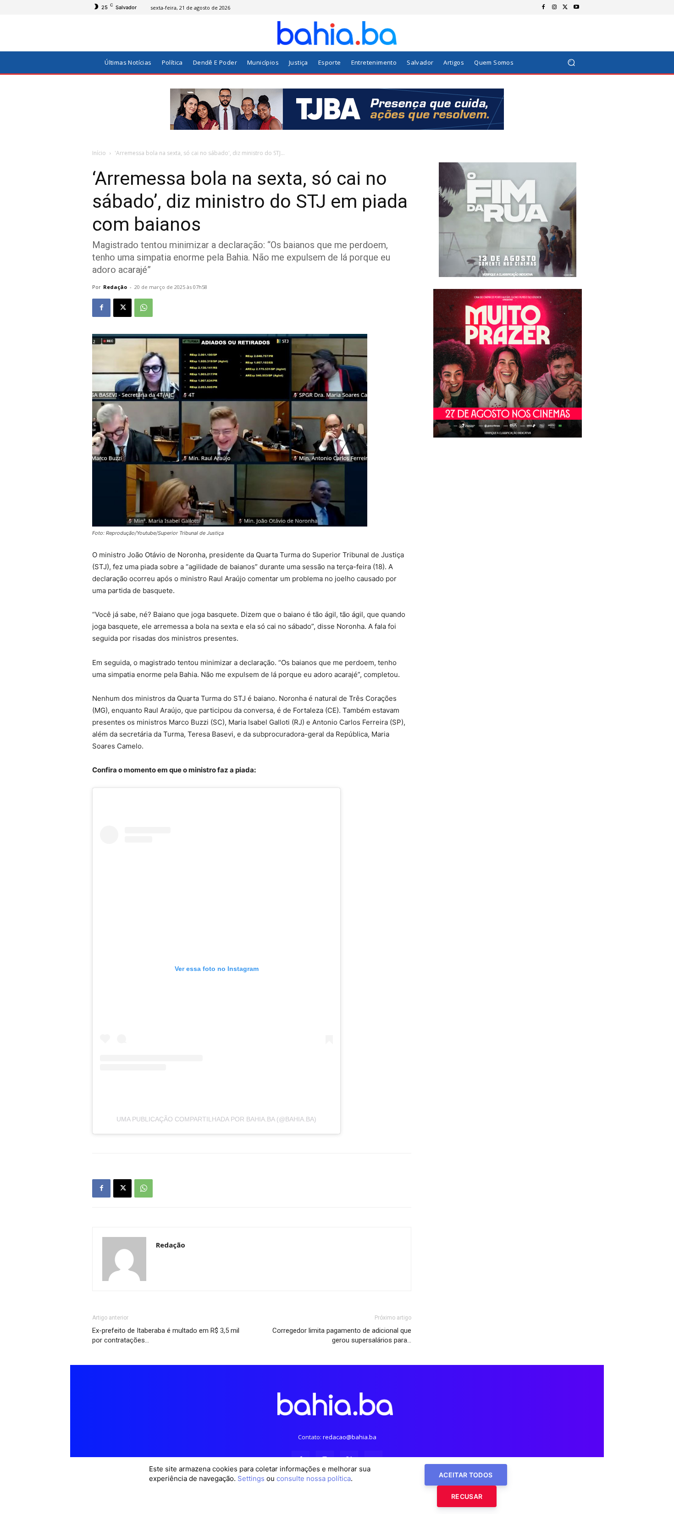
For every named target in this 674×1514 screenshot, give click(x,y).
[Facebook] (543, 7)
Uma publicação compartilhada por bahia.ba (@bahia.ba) (216, 1119)
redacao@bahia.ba (349, 1437)
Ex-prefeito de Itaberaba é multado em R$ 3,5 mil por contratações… (165, 1335)
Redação (115, 286)
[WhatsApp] (143, 308)
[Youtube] (576, 7)
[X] (565, 7)
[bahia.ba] (337, 33)
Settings (251, 1478)
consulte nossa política (313, 1478)
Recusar (466, 1496)
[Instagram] (554, 7)
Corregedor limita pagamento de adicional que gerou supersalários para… (341, 1335)
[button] (571, 62)
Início (99, 153)
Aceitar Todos (466, 1475)
